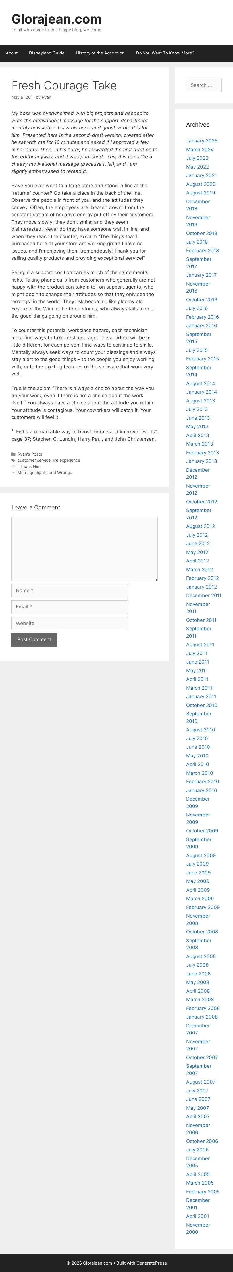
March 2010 (199, 773)
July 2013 (197, 409)
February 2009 (203, 907)
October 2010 (201, 705)
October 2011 (201, 620)
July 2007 (197, 1090)
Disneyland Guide (47, 53)
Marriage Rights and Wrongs (45, 472)
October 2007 (202, 1057)
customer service (34, 460)
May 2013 (197, 426)
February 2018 (202, 250)
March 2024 (200, 149)
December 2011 (204, 595)
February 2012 (202, 578)
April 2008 (198, 991)
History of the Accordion (100, 53)
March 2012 (199, 569)
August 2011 (200, 644)
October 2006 (202, 1141)
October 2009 (202, 831)
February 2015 (202, 359)
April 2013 (197, 435)
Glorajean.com (56, 19)
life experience (66, 460)
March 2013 (199, 444)
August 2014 (200, 383)
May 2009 (197, 881)
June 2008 (198, 974)
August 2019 (200, 193)
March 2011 (199, 688)
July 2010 (197, 738)
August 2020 (201, 184)
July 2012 (197, 535)
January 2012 (201, 587)
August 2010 (200, 729)
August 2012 (200, 526)
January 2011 (201, 696)
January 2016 (201, 325)
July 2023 (197, 158)
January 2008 (202, 1017)
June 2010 (198, 747)
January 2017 (201, 275)
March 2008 (200, 999)
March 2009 (200, 898)
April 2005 (198, 1174)
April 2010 (197, 764)
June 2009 (198, 873)
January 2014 (201, 392)
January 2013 (201, 461)
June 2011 (197, 662)
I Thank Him (29, 466)
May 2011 (197, 670)
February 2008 (203, 1008)
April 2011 (197, 679)
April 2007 (198, 1116)
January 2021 (201, 175)
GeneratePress (151, 1263)
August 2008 (201, 956)
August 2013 (200, 401)
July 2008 (197, 965)
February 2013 (202, 453)
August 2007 (201, 1082)
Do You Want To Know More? (165, 53)
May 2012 (197, 552)
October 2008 (202, 932)
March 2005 (200, 1183)
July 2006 (197, 1150)
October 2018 (201, 233)
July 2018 (197, 242)
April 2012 (197, 561)
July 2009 (197, 864)
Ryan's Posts (30, 454)
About (12, 53)
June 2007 (198, 1099)
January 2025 (201, 141)
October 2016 (201, 300)
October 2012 (201, 502)
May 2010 (197, 756)
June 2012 (198, 543)
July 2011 (196, 653)
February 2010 (202, 781)
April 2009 (198, 890)
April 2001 (197, 1216)
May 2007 (197, 1108)
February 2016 (202, 317)
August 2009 (201, 855)
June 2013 (198, 418)
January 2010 (201, 790)
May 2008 (197, 982)
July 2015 (197, 350)
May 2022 (197, 167)
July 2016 (197, 308)
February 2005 (203, 1192)
